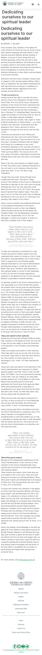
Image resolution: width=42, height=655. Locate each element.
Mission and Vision (21, 593)
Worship (21, 601)
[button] (32, 4)
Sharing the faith (21, 609)
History (21, 597)
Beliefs (21, 589)
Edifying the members (21, 605)
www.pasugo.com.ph (27, 560)
